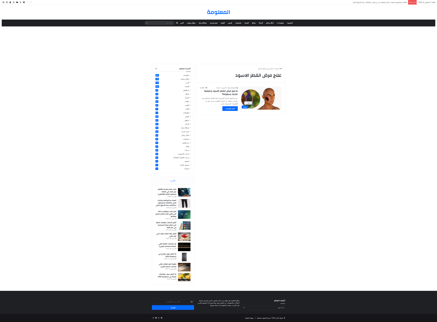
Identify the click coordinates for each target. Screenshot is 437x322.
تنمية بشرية (214, 23)
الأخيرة (172, 181)
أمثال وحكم (270, 23)
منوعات (186, 168)
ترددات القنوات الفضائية (181, 157)
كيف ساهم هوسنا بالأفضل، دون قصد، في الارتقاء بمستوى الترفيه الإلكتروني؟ (166, 192)
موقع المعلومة (249, 318)
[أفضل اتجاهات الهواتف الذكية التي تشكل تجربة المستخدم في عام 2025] (184, 225)
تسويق (187, 161)
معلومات (281, 23)
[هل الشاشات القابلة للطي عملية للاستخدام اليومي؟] (184, 247)
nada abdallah (231, 88)
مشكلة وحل (203, 23)
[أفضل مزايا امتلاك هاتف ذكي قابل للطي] (184, 236)
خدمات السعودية (183, 154)
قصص (230, 23)
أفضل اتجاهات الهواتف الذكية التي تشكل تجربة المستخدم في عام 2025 (166, 225)
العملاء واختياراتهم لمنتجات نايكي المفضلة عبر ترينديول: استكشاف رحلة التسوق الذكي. (379, 2)
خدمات (186, 150)
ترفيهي (186, 120)
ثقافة (187, 146)
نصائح (254, 23)
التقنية (223, 23)
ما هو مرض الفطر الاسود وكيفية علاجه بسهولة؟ (221, 92)
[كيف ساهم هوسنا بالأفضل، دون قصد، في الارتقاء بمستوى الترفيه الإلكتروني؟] (184, 192)
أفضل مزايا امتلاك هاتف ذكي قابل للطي (166, 235)
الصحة (247, 23)
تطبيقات (186, 113)
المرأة (261, 23)
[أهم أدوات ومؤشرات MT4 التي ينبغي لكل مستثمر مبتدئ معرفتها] (184, 214)
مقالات (187, 101)
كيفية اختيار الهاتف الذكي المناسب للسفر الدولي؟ (167, 265)
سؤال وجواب (191, 23)
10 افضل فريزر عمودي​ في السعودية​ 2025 (167, 255)
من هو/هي (185, 143)
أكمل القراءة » (230, 109)
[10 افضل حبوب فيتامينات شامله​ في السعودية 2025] (184, 277)
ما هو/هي (186, 90)
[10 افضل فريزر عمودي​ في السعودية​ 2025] (184, 257)
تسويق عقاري (184, 165)
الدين (182, 23)
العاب (187, 109)
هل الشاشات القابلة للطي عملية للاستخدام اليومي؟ (167, 245)
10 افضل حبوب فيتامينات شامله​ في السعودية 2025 (167, 275)
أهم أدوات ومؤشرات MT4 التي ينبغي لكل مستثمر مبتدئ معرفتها (166, 214)
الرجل (187, 124)
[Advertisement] (218, 45)
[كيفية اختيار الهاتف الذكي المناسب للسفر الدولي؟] (184, 267)
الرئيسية (290, 23)
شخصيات (238, 23)
